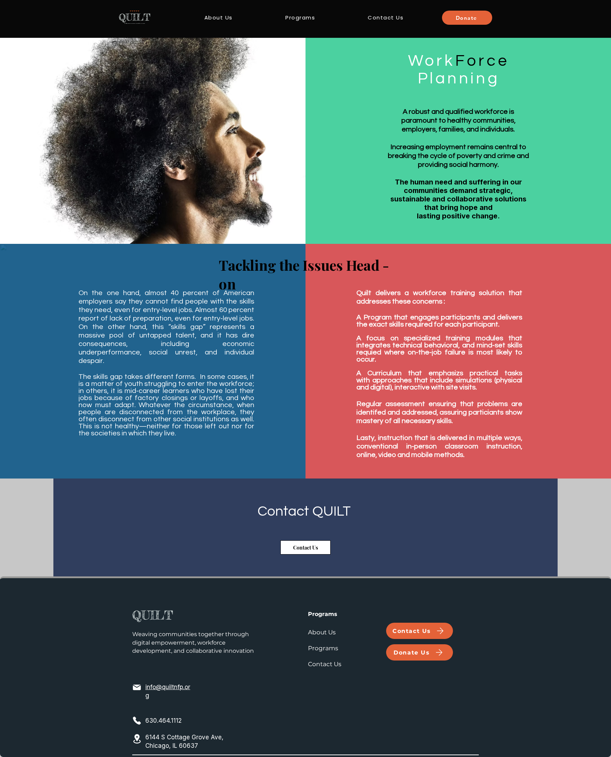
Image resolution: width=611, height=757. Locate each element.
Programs (323, 648)
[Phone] (136, 720)
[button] (300, 17)
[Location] (136, 738)
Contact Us (324, 664)
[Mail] (136, 687)
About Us (322, 632)
